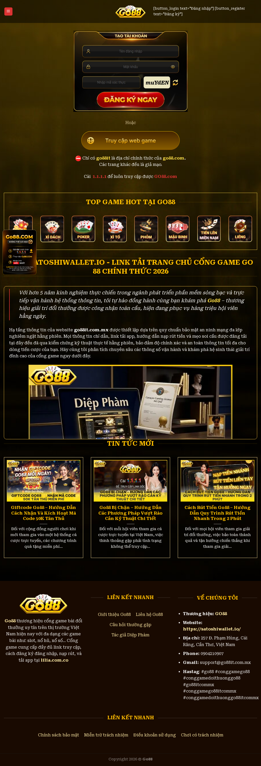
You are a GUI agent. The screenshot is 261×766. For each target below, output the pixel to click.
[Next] (249, 498)
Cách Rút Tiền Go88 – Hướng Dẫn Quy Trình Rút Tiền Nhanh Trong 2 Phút (218, 513)
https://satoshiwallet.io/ (212, 629)
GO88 (221, 613)
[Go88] (130, 11)
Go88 (213, 300)
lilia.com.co (54, 660)
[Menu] (8, 11)
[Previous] (11, 498)
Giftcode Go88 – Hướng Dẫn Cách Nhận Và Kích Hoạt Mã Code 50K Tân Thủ (43, 513)
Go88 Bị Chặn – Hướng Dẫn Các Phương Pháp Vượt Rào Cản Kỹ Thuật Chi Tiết (130, 513)
